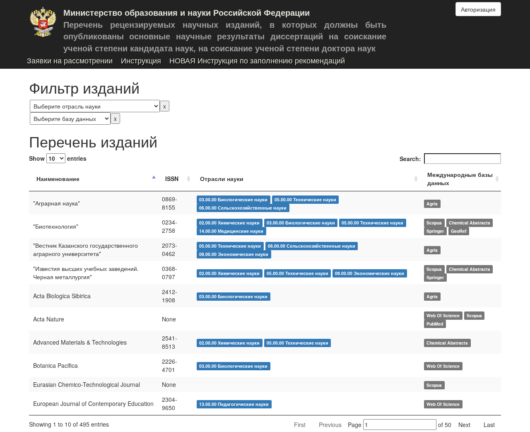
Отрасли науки (221, 178)
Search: (410, 158)
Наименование (58, 178)
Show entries (58, 158)
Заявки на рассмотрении (70, 61)
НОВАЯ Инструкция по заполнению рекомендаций (257, 61)
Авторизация (478, 9)
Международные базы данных (460, 178)
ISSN (171, 178)
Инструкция (141, 61)
